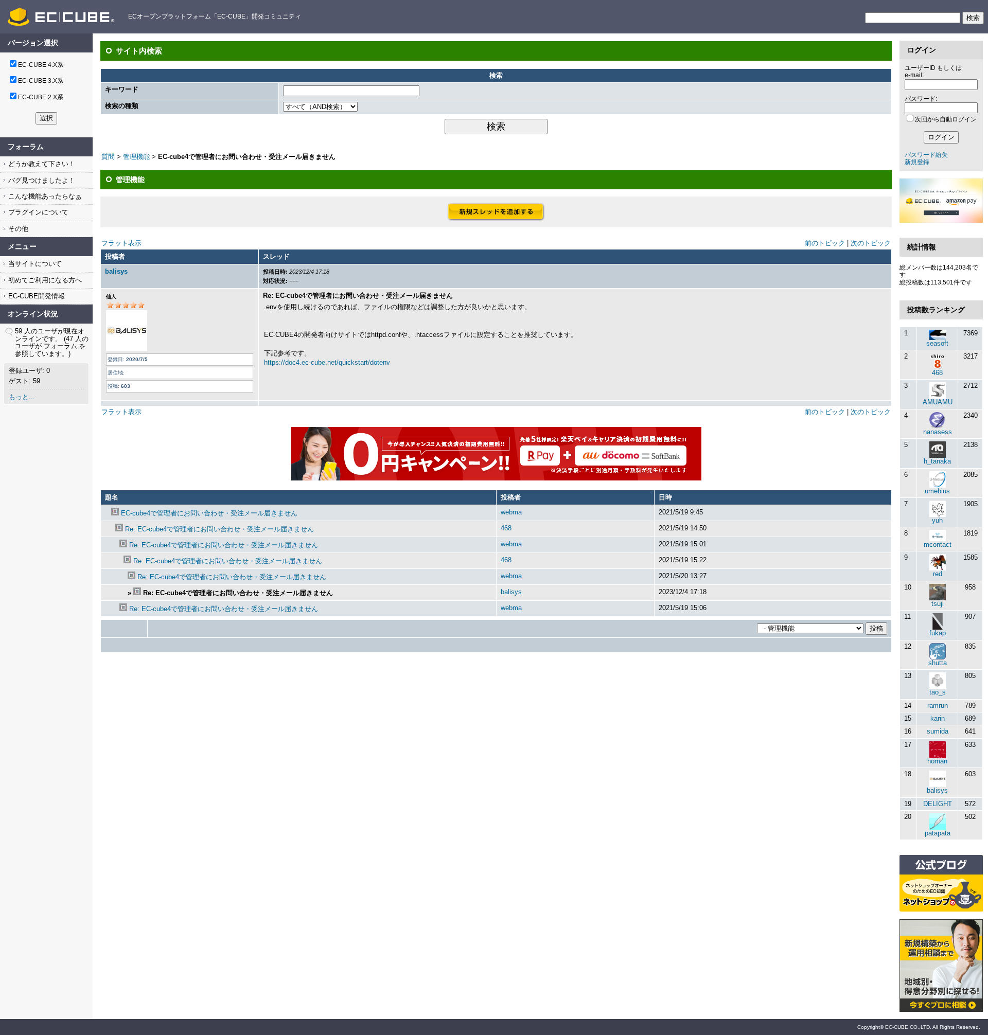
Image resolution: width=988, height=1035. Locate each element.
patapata (937, 833)
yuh (937, 520)
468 (506, 528)
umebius (937, 491)
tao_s (937, 692)
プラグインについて (37, 212)
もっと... (22, 397)
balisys (116, 271)
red (937, 574)
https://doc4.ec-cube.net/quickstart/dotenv (327, 362)
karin (937, 718)
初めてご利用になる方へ (44, 280)
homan (937, 761)
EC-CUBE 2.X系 (40, 97)
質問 (108, 156)
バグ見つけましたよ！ (40, 180)
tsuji (937, 604)
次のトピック (871, 243)
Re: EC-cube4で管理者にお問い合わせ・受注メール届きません (219, 529)
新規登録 (917, 162)
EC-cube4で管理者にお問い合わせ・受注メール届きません (209, 513)
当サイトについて (34, 263)
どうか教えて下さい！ (40, 164)
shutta (937, 663)
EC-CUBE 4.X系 (40, 64)
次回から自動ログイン (946, 119)
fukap (937, 633)
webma (511, 512)
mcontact (937, 544)
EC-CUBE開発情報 (35, 296)
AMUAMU (937, 402)
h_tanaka (937, 461)
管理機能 (136, 156)
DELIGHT (937, 804)
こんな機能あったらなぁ (44, 196)
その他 (17, 229)
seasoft (937, 343)
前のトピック (825, 243)
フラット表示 (121, 243)
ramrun (937, 705)
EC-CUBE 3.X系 (40, 80)
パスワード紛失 (926, 154)
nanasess (937, 432)
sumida (937, 731)
